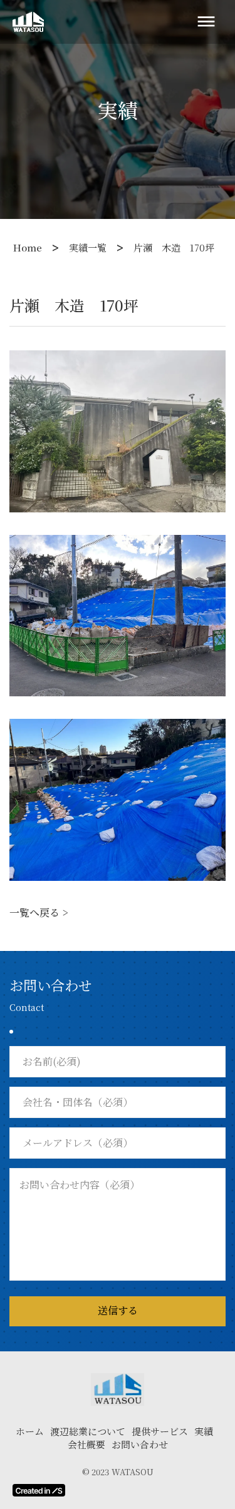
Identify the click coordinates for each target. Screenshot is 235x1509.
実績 (203, 1431)
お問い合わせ (140, 1444)
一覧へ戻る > (38, 913)
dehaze (206, 22)
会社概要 (86, 1444)
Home (27, 247)
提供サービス (160, 1431)
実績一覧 (88, 247)
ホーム (30, 1431)
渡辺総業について (87, 1431)
